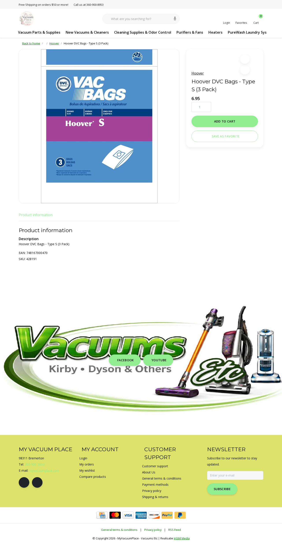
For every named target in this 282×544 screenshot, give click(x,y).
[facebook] (24, 482)
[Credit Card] (102, 515)
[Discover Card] (154, 515)
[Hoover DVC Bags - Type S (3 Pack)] (99, 126)
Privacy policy (152, 530)
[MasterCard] (115, 515)
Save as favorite (225, 136)
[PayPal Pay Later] (180, 515)
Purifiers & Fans (189, 32)
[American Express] (141, 515)
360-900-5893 (35, 464)
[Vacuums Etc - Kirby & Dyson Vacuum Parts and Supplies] (27, 18)
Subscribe (222, 489)
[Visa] (128, 515)
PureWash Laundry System (251, 32)
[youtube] (37, 482)
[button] (245, 59)
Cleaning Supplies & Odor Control (142, 32)
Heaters (215, 32)
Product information (35, 214)
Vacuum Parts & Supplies (39, 32)
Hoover (197, 73)
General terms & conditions (119, 530)
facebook (125, 360)
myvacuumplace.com (44, 470)
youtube (159, 360)
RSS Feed (174, 530)
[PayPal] (167, 515)
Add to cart (225, 121)
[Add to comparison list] (245, 70)
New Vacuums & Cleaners (87, 32)
